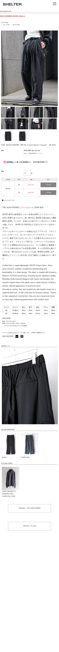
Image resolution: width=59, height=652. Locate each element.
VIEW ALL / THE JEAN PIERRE (30, 508)
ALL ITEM (6, 25)
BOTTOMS (16, 25)
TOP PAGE (4, 22)
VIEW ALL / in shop (29, 526)
